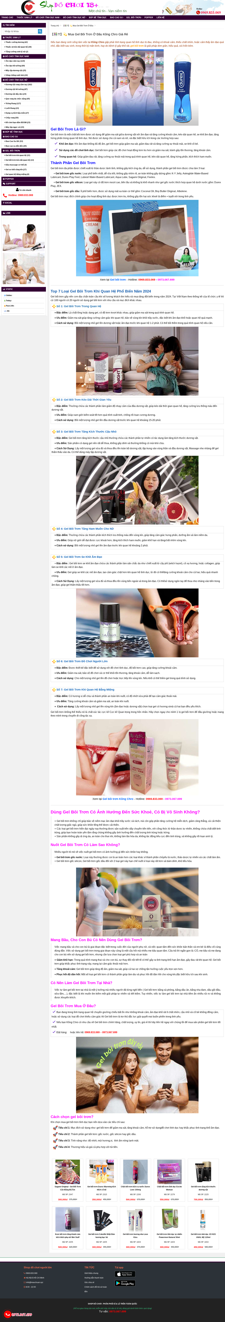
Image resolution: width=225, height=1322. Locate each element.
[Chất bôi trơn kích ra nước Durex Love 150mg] (135, 1172)
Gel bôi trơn (133, 17)
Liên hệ (161, 17)
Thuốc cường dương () (16, 42)
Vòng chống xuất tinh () (16, 75)
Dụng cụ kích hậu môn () (17, 113)
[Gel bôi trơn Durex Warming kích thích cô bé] (101, 1172)
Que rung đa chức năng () (17, 99)
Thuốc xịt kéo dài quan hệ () (18, 47)
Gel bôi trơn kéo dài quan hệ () (19, 160)
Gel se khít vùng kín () (15, 169)
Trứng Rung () (13, 103)
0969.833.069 (31, 1273)
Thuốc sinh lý (24, 17)
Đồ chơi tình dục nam (47, 17)
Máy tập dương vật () (15, 70)
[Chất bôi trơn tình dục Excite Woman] (169, 1172)
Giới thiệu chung (91, 1273)
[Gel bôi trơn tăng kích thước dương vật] (203, 1172)
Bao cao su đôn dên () (16, 146)
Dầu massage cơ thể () (16, 165)
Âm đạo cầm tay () (15, 61)
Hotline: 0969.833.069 (20, 195)
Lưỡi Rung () (12, 108)
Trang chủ (7, 17)
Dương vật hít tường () (16, 89)
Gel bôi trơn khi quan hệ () (17, 155)
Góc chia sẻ (89, 1282)
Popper (148, 17)
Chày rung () (12, 118)
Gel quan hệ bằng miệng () (17, 174)
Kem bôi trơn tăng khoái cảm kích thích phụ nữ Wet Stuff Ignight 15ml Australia (67, 1237)
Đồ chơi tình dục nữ (74, 17)
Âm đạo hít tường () (15, 66)
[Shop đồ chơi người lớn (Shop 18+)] (28, 7)
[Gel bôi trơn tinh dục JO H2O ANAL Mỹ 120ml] (203, 1219)
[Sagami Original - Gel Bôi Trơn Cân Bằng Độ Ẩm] (67, 1172)
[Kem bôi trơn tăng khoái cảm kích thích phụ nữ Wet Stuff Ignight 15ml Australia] (67, 1219)
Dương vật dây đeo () (15, 94)
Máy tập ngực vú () (14, 127)
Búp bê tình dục (97, 17)
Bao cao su (116, 17)
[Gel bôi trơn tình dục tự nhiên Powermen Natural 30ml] (169, 1219)
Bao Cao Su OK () (14, 141)
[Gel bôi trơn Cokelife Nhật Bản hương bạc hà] (101, 1219)
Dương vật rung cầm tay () (18, 84)
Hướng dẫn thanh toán (93, 1278)
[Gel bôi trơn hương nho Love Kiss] (135, 1219)
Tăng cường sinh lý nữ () (16, 52)
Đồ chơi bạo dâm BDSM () (17, 122)
